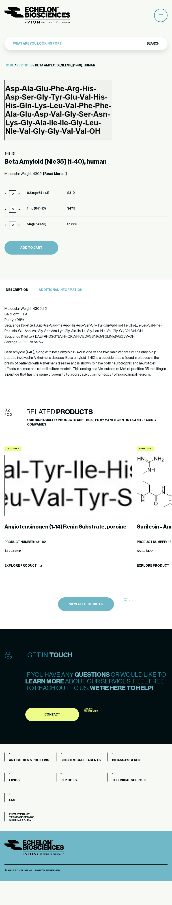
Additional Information (60, 290)
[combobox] (74, 43)
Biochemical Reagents (80, 760)
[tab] (16, 290)
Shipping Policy (20, 820)
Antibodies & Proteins (29, 760)
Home (9, 65)
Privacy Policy (19, 814)
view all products (86, 604)
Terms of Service (21, 817)
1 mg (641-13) (36, 208)
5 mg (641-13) (36, 224)
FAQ (12, 800)
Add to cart (31, 247)
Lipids (14, 780)
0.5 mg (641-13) (38, 193)
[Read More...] (55, 174)
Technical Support (129, 780)
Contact (52, 714)
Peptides (24, 65)
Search (153, 43)
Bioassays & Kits (127, 760)
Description (17, 290)
